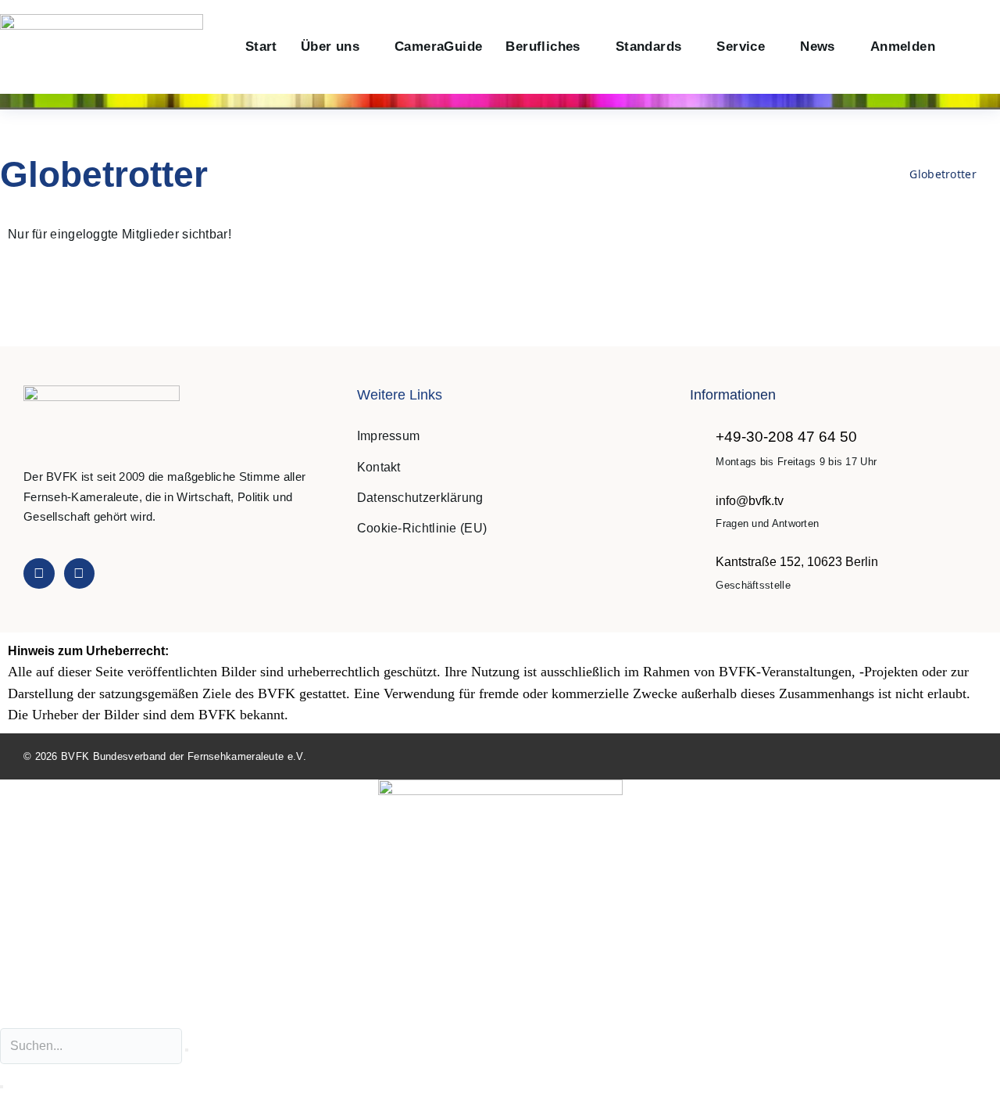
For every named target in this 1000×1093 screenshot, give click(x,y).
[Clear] (186, 1050)
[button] (964, 47)
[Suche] (1, 1086)
